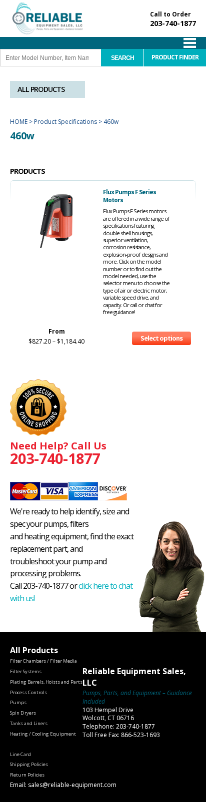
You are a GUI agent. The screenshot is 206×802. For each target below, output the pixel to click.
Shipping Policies (29, 764)
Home (19, 121)
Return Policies (27, 775)
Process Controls (28, 692)
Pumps (18, 702)
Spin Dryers (23, 713)
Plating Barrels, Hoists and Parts (46, 682)
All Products (41, 89)
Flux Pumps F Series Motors (129, 196)
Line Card (20, 754)
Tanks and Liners (29, 723)
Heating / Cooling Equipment (43, 734)
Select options (161, 338)
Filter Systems (26, 671)
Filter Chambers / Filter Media (43, 661)
